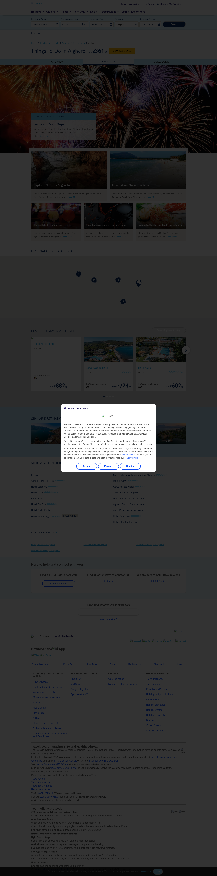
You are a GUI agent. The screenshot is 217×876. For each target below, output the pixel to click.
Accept (87, 466)
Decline (130, 466)
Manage (108, 466)
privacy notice (131, 458)
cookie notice (128, 454)
